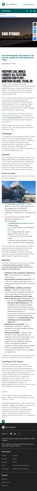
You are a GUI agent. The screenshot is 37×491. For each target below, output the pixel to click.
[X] (35, 24)
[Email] (35, 35)
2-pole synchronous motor (15, 204)
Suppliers (4, 462)
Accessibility (5, 468)
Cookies (14, 459)
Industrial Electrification (8, 16)
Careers (4, 455)
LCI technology (13, 225)
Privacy (14, 462)
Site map (4, 459)
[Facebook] (35, 28)
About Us (4, 479)
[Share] (35, 38)
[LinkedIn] (35, 31)
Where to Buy (6, 482)
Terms (3, 465)
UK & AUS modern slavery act (21, 465)
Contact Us (5, 485)
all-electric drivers (15, 118)
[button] (27, 11)
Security (14, 455)
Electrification (6, 10)
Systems (3, 14)
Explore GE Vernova (28, 4)
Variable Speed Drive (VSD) (18, 223)
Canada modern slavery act (20, 468)
